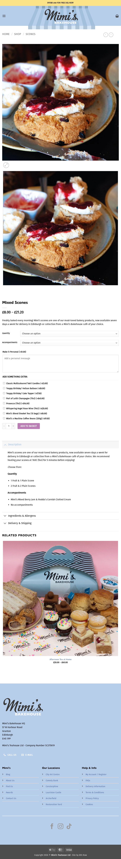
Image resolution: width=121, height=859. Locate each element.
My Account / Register (96, 774)
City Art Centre (53, 774)
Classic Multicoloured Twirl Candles (27, 383)
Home (6, 34)
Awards (9, 792)
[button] (4, 15)
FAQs (88, 780)
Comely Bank (52, 780)
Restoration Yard (54, 804)
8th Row (83, 855)
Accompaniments (9, 342)
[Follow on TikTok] (69, 827)
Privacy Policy (92, 798)
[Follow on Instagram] (60, 827)
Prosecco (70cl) (18, 403)
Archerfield (51, 798)
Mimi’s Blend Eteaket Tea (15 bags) (26, 413)
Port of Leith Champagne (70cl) (25, 398)
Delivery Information (95, 786)
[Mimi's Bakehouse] (60, 17)
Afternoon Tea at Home (61, 659)
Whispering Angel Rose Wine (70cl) (27, 408)
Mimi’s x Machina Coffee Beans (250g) (28, 418)
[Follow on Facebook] (52, 827)
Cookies (89, 804)
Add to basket (29, 426)
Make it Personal (14, 352)
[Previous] (3, 288)
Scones (30, 34)
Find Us (9, 786)
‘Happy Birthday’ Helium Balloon (25, 388)
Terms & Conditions (95, 792)
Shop (17, 34)
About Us (10, 780)
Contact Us (11, 798)
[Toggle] (5, 444)
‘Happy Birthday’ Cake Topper (24, 393)
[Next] (13, 163)
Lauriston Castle (53, 792)
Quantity (6, 333)
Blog (8, 774)
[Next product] (105, 34)
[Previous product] (111, 34)
